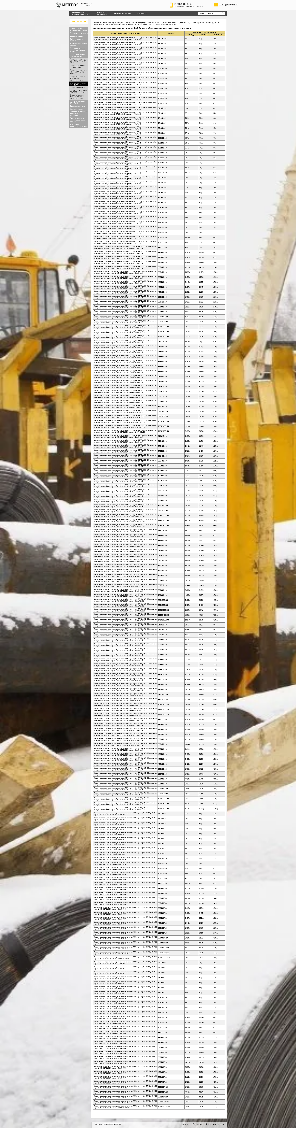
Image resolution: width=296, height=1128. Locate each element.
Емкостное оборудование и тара (78, 125)
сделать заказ (79, 21)
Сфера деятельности (215, 1124)
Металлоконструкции (122, 13)
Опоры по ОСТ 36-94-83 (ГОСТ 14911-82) (78, 91)
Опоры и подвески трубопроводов (77, 55)
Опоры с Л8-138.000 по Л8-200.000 (78, 66)
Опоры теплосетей (77, 87)
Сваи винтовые (76, 109)
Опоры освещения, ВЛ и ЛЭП (77, 102)
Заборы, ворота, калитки (76, 40)
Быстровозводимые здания (78, 44)
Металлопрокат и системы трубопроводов (80, 13)
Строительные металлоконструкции (78, 29)
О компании (141, 13)
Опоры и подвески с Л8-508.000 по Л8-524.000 (78, 72)
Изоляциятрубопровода (102, 13)
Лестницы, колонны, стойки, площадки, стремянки (78, 50)
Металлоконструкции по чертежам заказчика (79, 113)
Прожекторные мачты (79, 33)
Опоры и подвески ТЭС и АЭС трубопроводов (77, 78)
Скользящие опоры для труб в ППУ (78, 84)
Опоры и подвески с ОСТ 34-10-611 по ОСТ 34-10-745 (79, 61)
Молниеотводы (76, 36)
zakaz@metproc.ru (228, 4)
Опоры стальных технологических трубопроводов (77, 97)
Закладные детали (77, 106)
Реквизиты (197, 1124)
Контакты (184, 1124)
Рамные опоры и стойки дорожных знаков (77, 120)
